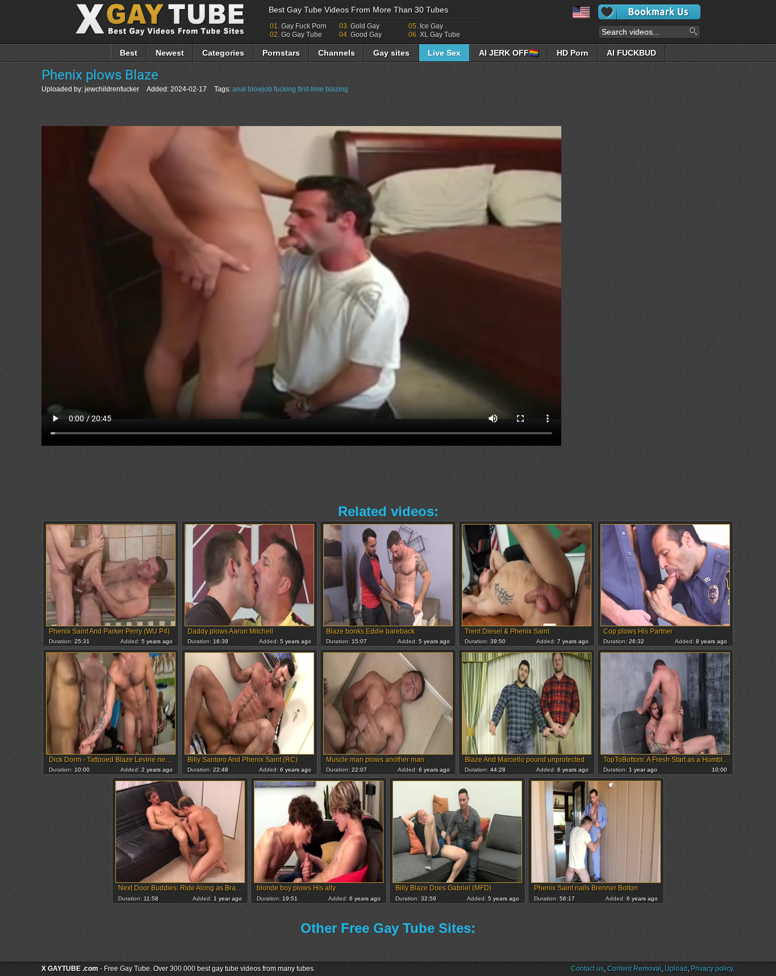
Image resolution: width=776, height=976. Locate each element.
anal (239, 89)
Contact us (587, 969)
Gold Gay (365, 26)
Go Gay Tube (301, 35)
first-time (311, 89)
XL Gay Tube (440, 35)
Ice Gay (431, 26)
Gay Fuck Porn (304, 26)
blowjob (260, 89)
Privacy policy (712, 969)
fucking (285, 89)
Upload (676, 969)
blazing (337, 89)
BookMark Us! (649, 12)
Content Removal (634, 969)
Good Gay (366, 35)
